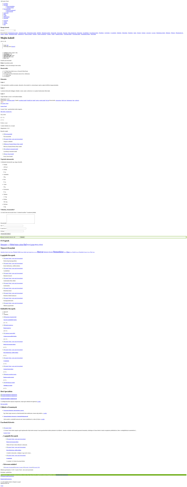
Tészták (49, 34)
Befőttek (39, 33)
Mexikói (51, 252)
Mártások (168, 33)
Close (2, 485)
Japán (27, 252)
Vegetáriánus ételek (85, 34)
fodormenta (69, 100)
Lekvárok (148, 33)
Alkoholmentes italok (13, 33)
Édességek (79, 33)
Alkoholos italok (22, 33)
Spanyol (86, 252)
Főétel (12, 244)
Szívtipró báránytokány (8, 369)
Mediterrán (46, 252)
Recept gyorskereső (10, 10)
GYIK (5, 15)
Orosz (71, 252)
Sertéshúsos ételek (13, 34)
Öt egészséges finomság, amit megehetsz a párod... (14, 410)
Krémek (143, 33)
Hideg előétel (19, 244)
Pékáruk (173, 33)
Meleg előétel (39, 244)
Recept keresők (7, 9)
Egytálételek (86, 33)
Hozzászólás (3, 223)
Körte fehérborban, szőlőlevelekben (11, 352)
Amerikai (3, 252)
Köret (28, 244)
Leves (32, 244)
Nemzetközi (58, 252)
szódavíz (77, 100)
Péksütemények (179, 33)
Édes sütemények (72, 33)
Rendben (58, 474)
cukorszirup (58, 100)
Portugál (77, 252)
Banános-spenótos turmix (9, 377)
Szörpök (35, 34)
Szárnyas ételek (28, 34)
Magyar (40, 252)
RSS (5, 24)
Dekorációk (53, 33)
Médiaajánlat (6, 16)
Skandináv (81, 252)
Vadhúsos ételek (59, 34)
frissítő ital (29, 100)
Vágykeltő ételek (68, 34)
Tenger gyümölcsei (41, 34)
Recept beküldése (10, 6)
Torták (52, 34)
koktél (33, 100)
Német (65, 252)
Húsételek (130, 33)
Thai (91, 252)
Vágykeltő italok (76, 34)
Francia (15, 252)
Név (2, 225)
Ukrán (93, 252)
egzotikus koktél (23, 100)
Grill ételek (107, 33)
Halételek (119, 33)
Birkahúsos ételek (46, 33)
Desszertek (59, 33)
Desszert (4, 244)
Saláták (6, 34)
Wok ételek (93, 34)
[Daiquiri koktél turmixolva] (7, 476)
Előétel (8, 244)
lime (73, 100)
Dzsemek (65, 33)
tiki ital (47, 100)
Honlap (2, 231)
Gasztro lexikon (10, 7)
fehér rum (64, 100)
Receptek (6, 5)
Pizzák (2, 34)
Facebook (6, 20)
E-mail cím (4, 228)
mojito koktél (42, 100)
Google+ (6, 23)
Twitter (5, 22)
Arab (9, 252)
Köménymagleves (7, 328)
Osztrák (74, 252)
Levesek (154, 33)
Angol (6, 252)
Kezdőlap (6, 3)
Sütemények (21, 34)
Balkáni (11, 252)
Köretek (139, 33)
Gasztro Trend (4, 106)
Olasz (68, 252)
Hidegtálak (124, 33)
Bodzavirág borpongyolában (9, 344)
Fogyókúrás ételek (94, 33)
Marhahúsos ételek (160, 33)
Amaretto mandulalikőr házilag (10, 319)
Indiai (25, 252)
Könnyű (13, 46)
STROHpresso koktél (8, 385)
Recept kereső (9, 11)
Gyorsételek (113, 33)
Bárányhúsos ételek (31, 33)
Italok (135, 33)
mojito (37, 100)
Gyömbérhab (6, 360)
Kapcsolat (6, 18)
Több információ (64, 474)
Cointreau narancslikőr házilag (10, 336)
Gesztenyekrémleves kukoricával (9, 398)
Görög (19, 252)
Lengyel (35, 252)
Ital (7, 45)
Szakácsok (6, 13)
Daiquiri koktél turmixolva (6, 479)
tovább (39, 401)
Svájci (89, 252)
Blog (5, 14)
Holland (22, 252)
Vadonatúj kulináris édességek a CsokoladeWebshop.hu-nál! (16, 416)
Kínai (33, 252)
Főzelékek (101, 33)
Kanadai (30, 252)
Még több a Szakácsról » (6, 111)
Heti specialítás (4, 404)
